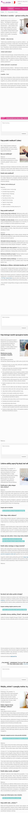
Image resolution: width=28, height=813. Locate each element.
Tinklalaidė (10, 8)
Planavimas (17, 8)
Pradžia (4, 8)
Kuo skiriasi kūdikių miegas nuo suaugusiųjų (13, 510)
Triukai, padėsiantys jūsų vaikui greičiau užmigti (14, 609)
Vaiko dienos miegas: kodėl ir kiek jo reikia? (13, 541)
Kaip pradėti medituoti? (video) (11, 140)
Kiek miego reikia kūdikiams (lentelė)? (12, 539)
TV (6, 12)
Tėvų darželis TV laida (12, 12)
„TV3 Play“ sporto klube (6, 278)
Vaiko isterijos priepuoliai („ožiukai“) (11, 798)
